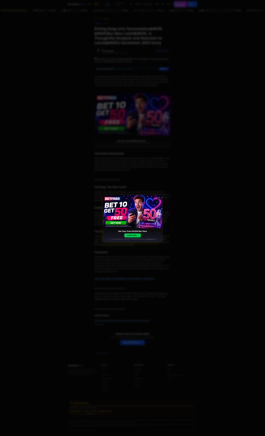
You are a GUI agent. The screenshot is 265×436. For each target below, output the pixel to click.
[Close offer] (159, 198)
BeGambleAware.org (150, 239)
